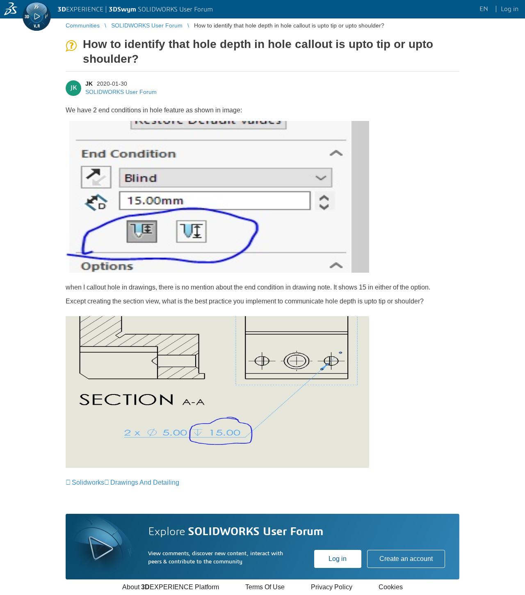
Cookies (391, 587)
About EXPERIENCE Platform (170, 587)
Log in (338, 558)
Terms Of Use (265, 587)
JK (89, 83)
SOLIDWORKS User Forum (121, 92)
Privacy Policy (331, 587)
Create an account (406, 558)
